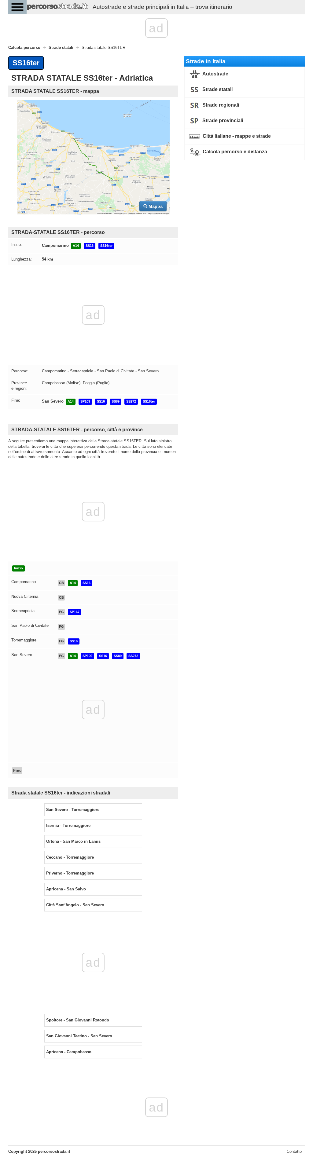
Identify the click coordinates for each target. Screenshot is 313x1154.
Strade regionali (220, 105)
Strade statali (217, 89)
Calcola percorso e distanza (234, 151)
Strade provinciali (222, 120)
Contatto (294, 1151)
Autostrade (214, 73)
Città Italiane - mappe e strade (236, 136)
